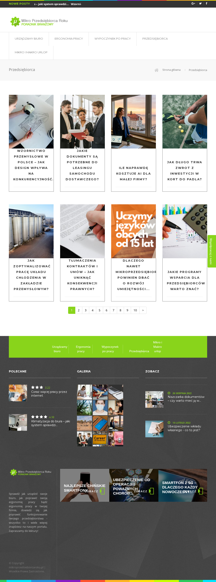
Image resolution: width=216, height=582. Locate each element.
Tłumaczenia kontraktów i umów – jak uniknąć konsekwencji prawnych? (82, 275)
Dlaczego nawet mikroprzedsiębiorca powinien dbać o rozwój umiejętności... (134, 275)
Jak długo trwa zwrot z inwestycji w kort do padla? (184, 170)
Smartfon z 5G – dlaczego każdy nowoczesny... (180, 487)
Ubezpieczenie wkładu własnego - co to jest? (184, 428)
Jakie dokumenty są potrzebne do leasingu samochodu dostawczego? (82, 165)
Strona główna (171, 70)
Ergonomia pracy (69, 38)
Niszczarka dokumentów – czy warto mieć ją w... (186, 399)
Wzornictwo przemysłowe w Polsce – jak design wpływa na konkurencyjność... (31, 165)
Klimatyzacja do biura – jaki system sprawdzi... (50, 423)
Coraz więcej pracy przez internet (49, 393)
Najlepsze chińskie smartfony (84, 488)
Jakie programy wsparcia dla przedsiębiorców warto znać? (185, 280)
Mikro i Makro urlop (31, 52)
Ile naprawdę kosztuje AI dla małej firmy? (133, 173)
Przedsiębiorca (155, 38)
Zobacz (91, 491)
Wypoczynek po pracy (112, 38)
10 (135, 310)
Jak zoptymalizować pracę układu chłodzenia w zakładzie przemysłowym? (31, 275)
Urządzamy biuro (29, 38)
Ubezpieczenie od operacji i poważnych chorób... (131, 487)
